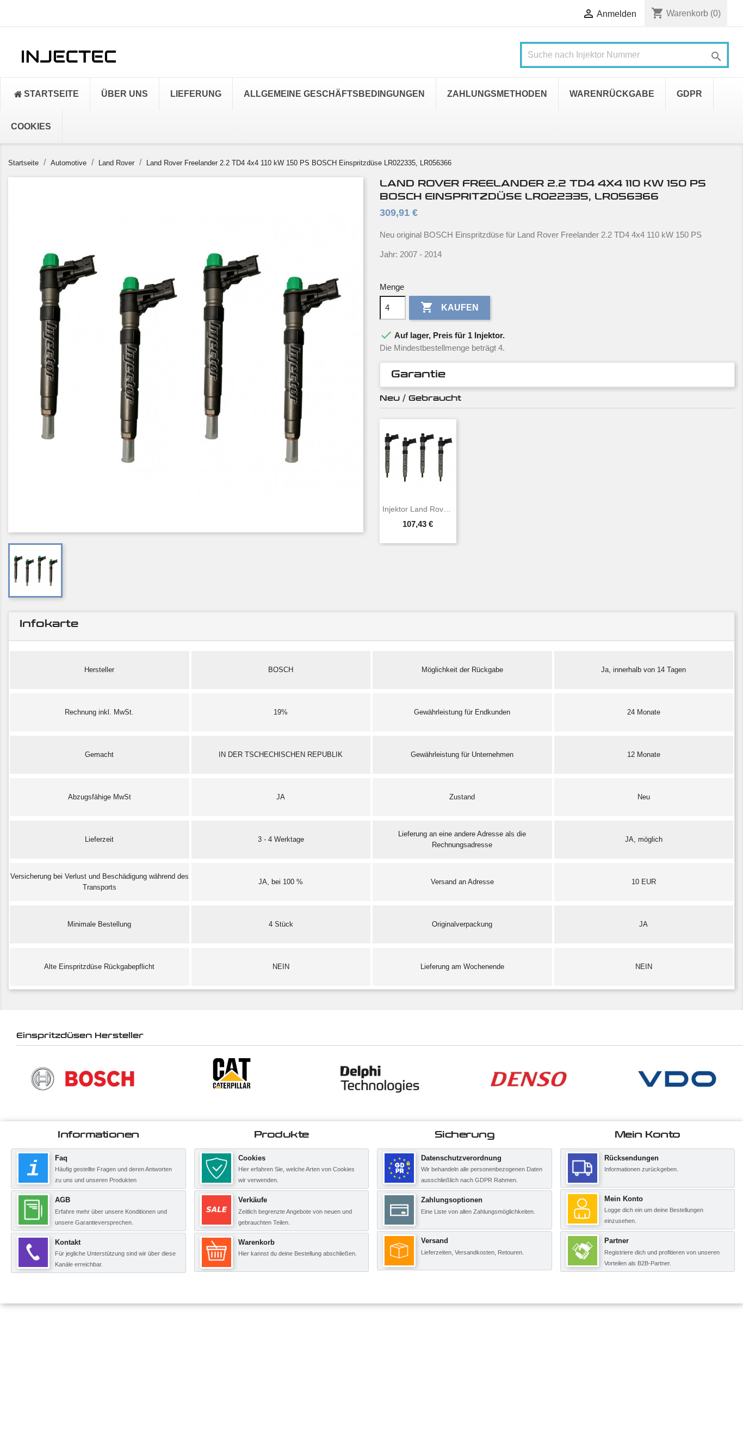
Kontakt (68, 1242)
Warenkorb (256, 1242)
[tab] (557, 375)
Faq (61, 1158)
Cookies (251, 1158)
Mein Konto (623, 1199)
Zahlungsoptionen (451, 1200)
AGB (62, 1200)
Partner (616, 1241)
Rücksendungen (631, 1158)
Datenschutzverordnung (461, 1158)
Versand (434, 1241)
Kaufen (449, 307)
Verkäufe (252, 1200)
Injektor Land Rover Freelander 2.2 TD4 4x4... (418, 509)
